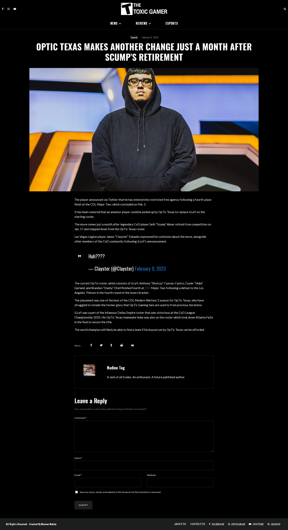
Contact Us (197, 523)
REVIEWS (141, 23)
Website (151, 475)
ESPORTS (172, 23)
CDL (147, 288)
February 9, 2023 (150, 268)
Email (78, 475)
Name (78, 458)
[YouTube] (15, 9)
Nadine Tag (116, 368)
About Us (180, 523)
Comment (80, 417)
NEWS (114, 23)
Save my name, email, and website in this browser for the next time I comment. (120, 492)
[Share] (91, 345)
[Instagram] (8, 9)
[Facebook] (2, 9)
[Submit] (121, 345)
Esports (134, 37)
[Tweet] (101, 345)
